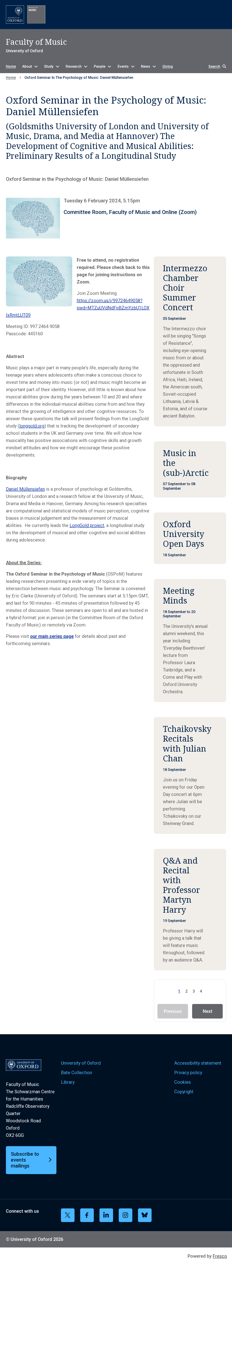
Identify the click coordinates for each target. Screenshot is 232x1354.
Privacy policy (188, 1072)
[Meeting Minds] (190, 640)
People (99, 66)
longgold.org (31, 426)
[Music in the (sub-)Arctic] (190, 469)
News (145, 66)
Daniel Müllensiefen (25, 489)
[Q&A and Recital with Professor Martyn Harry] (190, 910)
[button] (215, 66)
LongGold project (87, 525)
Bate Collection (76, 1072)
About (27, 66)
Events (123, 66)
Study (48, 66)
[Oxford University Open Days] (190, 538)
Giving (167, 66)
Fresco (220, 1256)
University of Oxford (81, 1063)
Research (74, 66)
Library (68, 1082)
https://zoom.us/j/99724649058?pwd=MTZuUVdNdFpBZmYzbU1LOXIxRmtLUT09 (78, 308)
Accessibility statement (197, 1063)
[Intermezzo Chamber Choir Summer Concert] (190, 341)
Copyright (183, 1091)
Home (11, 66)
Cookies (182, 1082)
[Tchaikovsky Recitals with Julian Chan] (190, 775)
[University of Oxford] (15, 14)
